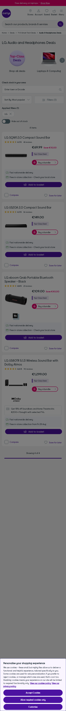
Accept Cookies (33, 692)
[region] (33, 684)
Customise (32, 707)
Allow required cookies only (33, 699)
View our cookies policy (40, 683)
